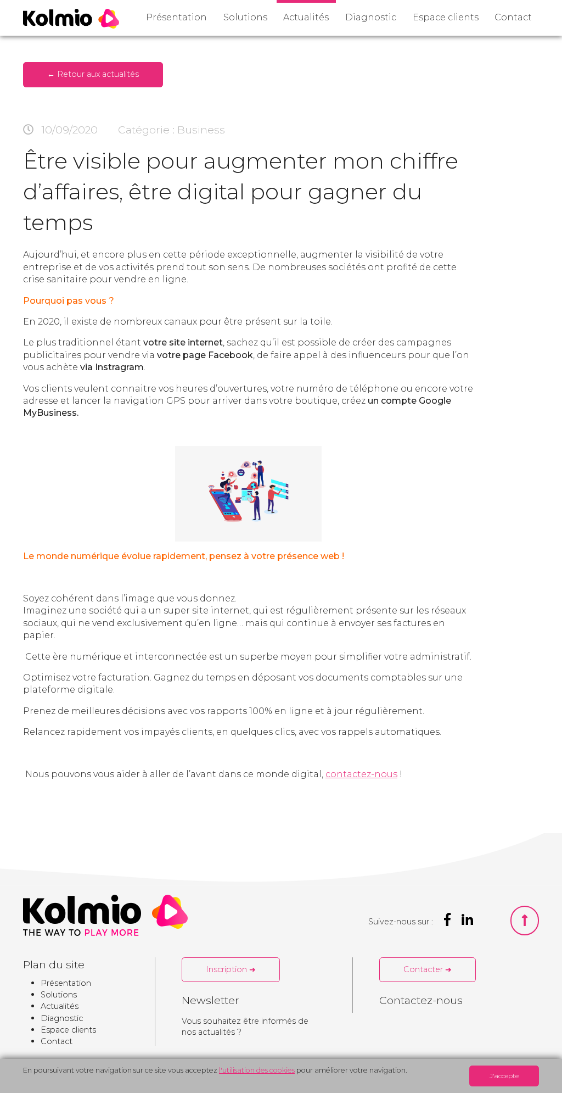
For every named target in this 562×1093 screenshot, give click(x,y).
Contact (513, 17)
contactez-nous (361, 774)
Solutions (245, 17)
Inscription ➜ (231, 969)
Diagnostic (370, 17)
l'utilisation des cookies (257, 1070)
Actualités (306, 17)
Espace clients (446, 17)
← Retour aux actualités (93, 74)
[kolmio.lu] (71, 19)
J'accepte (504, 1076)
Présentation (176, 17)
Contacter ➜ (427, 969)
